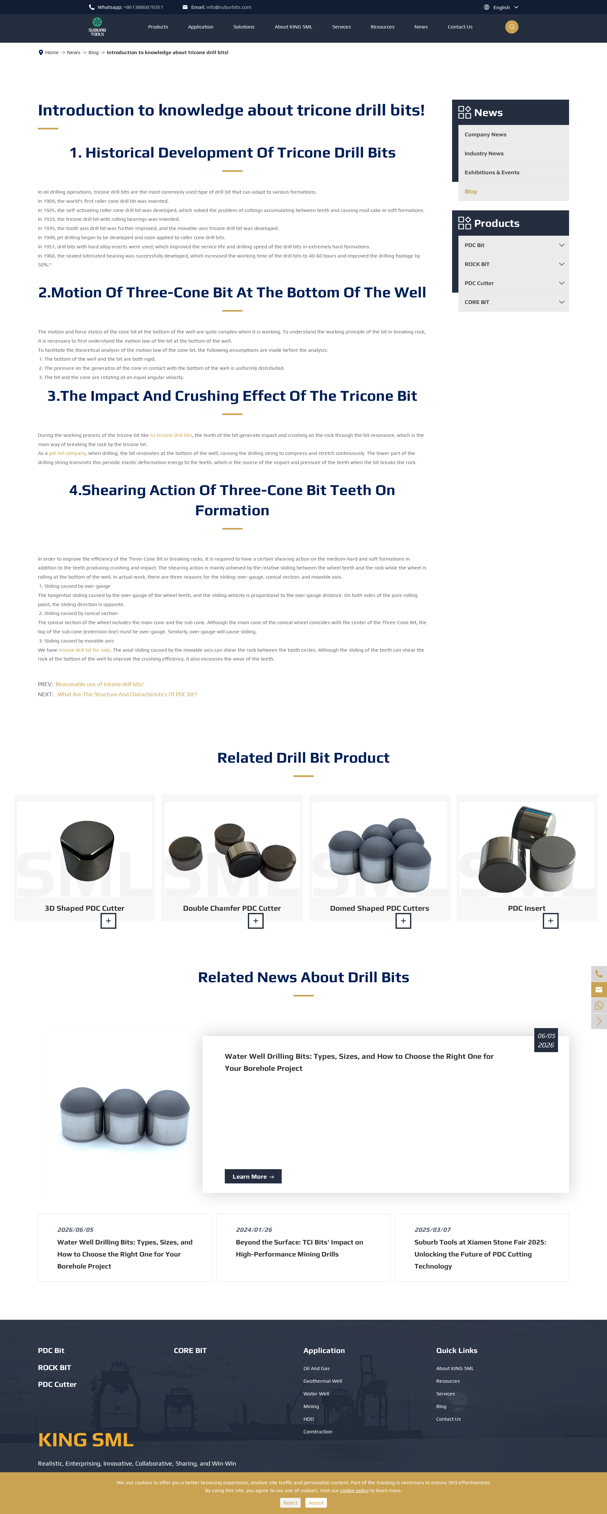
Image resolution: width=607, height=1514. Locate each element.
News (421, 27)
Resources (383, 27)
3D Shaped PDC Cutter (85, 908)
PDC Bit (474, 245)
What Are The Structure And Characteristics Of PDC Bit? (127, 694)
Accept (316, 1503)
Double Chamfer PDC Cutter (232, 908)
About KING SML (293, 27)
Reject (290, 1503)
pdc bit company (67, 453)
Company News (485, 134)
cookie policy (354, 1490)
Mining (311, 1406)
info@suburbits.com (228, 7)
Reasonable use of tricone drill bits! (100, 684)
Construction (318, 1432)
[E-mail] (599, 1005)
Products (158, 27)
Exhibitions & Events (492, 172)
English (502, 7)
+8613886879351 (143, 7)
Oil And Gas (317, 1368)
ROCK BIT (477, 264)
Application (200, 27)
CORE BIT (477, 302)
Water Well (316, 1394)
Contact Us (460, 27)
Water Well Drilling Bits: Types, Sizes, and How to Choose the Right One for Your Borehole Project (359, 1062)
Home (52, 52)
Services (341, 27)
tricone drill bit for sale (84, 650)
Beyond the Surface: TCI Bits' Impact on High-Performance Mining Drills (299, 1248)
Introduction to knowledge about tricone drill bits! (168, 52)
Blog (94, 52)
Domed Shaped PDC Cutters (379, 908)
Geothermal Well (323, 1381)
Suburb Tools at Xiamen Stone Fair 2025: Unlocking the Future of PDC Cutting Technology (480, 1254)
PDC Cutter (479, 283)
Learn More (253, 1176)
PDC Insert (527, 908)
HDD (309, 1419)
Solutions (243, 27)
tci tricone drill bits (171, 435)
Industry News (484, 153)
